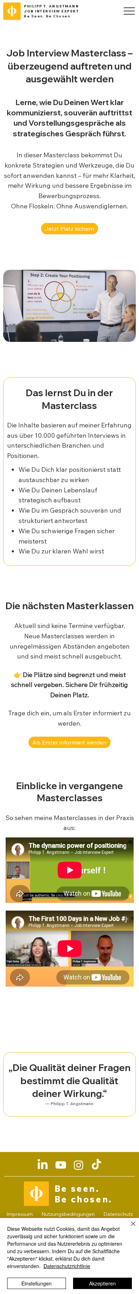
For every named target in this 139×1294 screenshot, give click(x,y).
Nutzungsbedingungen (68, 1214)
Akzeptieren (102, 1283)
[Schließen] (129, 1227)
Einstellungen (36, 1283)
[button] (69, 742)
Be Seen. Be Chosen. (48, 16)
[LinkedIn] (42, 1165)
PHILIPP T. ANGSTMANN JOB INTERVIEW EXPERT (51, 8)
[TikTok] (96, 1165)
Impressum (19, 1214)
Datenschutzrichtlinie (66, 1266)
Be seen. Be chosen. (84, 1194)
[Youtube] (61, 1165)
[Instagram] (78, 1165)
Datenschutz (118, 1214)
